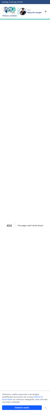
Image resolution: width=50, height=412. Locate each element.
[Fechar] (45, 407)
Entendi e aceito (22, 407)
